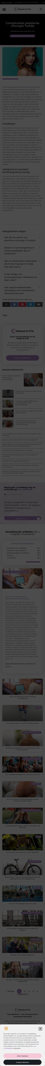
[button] (40, 1029)
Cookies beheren (22, 1062)
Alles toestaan (22, 1056)
